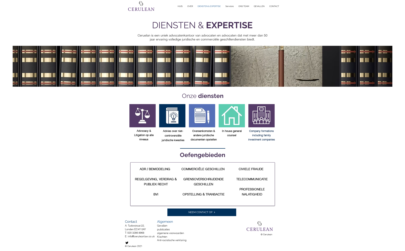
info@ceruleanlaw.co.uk (141, 236)
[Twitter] (127, 243)
